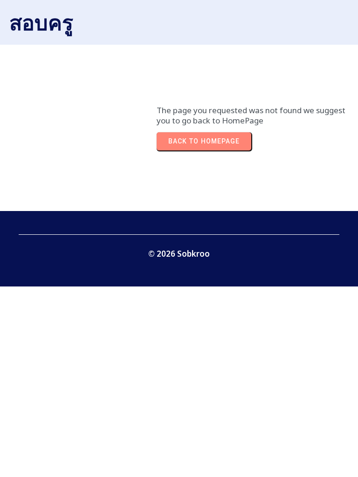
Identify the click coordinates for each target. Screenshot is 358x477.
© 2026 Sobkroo (179, 253)
